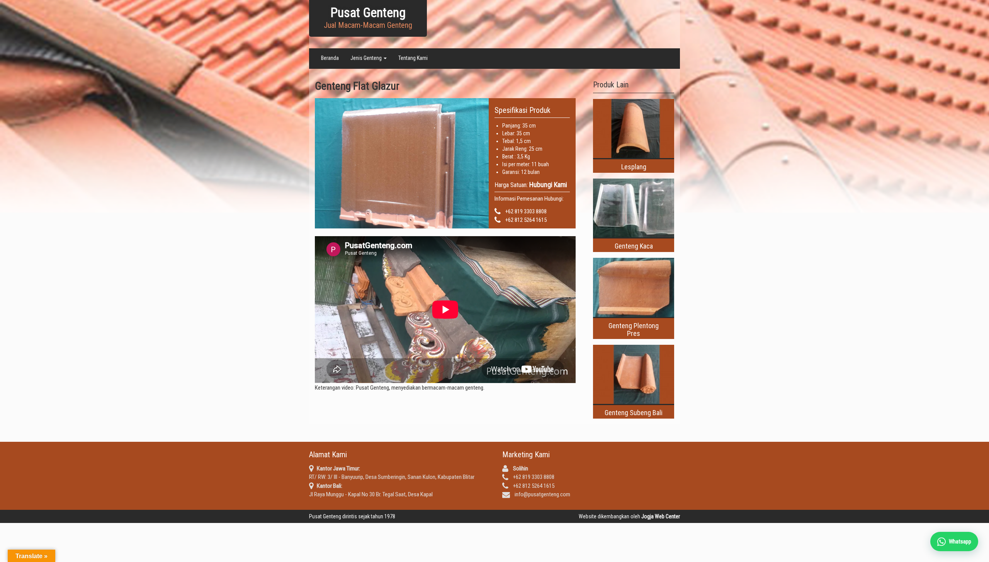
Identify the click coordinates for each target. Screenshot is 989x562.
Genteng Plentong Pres (633, 329)
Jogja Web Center (660, 516)
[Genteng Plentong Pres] (633, 287)
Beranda (330, 58)
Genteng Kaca (634, 246)
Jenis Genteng (366, 58)
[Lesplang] (633, 128)
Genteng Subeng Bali (634, 413)
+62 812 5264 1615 (526, 219)
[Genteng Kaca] (633, 208)
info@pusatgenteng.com (542, 494)
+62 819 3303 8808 (526, 211)
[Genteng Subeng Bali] (633, 374)
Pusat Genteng (368, 12)
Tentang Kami (413, 58)
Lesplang (633, 167)
